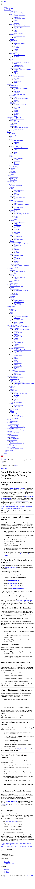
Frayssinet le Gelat (18, 239)
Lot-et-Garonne (14, 60)
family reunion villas (14, 586)
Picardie (9, 444)
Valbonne (16, 344)
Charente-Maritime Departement (22, 26)
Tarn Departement (18, 255)
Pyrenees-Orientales (15, 242)
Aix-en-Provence (18, 351)
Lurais (15, 145)
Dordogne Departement (20, 43)
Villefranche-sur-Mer (19, 347)
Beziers (16, 223)
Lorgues (16, 361)
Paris (11, 156)
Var (11, 354)
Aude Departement (18, 190)
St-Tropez (16, 368)
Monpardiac (17, 209)
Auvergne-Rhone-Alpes (13, 376)
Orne (11, 281)
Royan (15, 30)
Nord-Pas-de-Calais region (17, 443)
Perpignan (16, 249)
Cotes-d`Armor (14, 87)
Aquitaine (9, 422)
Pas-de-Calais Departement (21, 316)
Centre (9, 132)
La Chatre (16, 143)
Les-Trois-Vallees (18, 416)
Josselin (16, 110)
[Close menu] (1, 4)
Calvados (12, 270)
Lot (11, 235)
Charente (12, 14)
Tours (15, 152)
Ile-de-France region (15, 182)
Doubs (12, 309)
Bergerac (16, 46)
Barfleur (16, 278)
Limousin (9, 431)
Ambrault (16, 142)
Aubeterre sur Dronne (19, 18)
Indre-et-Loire (14, 146)
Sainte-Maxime (17, 363)
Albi (15, 257)
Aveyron (12, 196)
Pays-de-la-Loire (11, 284)
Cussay (15, 149)
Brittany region (14, 85)
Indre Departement (18, 140)
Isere (11, 403)
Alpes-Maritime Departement (21, 329)
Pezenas (16, 230)
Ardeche (12, 386)
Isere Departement (18, 405)
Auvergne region (14, 379)
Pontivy (16, 114)
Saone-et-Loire (14, 126)
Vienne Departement (19, 76)
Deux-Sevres (13, 40)
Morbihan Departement (20, 104)
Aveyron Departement (19, 197)
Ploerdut (16, 111)
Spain (5, 451)
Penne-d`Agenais (18, 65)
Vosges (12, 174)
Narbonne (16, 194)
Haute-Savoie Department (20, 393)
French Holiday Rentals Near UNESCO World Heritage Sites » (17, 846)
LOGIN (3, 462)
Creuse (12, 39)
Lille (11, 441)
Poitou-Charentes (11, 447)
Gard (11, 200)
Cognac (16, 21)
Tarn (11, 254)
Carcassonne (17, 191)
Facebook (6, 872)
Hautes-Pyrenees (14, 212)
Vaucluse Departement (19, 371)
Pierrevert (16, 384)
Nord (11, 313)
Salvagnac (16, 262)
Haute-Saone (13, 310)
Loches (15, 151)
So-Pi (15, 162)
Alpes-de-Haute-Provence (17, 382)
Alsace (9, 419)
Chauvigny (16, 78)
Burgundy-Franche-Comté (14, 117)
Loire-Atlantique (14, 289)
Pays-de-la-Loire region (16, 286)
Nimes (15, 203)
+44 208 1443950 (5, 854)
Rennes (16, 100)
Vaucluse (12, 370)
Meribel (16, 418)
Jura (11, 312)
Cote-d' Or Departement (20, 121)
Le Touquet (17, 318)
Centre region (13, 135)
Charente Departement (19, 15)
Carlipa (15, 193)
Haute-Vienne (14, 58)
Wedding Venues (8, 450)
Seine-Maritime (14, 283)
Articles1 (16, 465)
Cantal (12, 387)
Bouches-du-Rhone (15, 348)
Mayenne (12, 296)
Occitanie (9, 184)
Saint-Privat (17, 232)
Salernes (16, 364)
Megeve (16, 399)
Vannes (15, 116)
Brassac (16, 267)
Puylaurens (16, 261)
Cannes (16, 334)
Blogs (5, 453)
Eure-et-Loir (13, 137)
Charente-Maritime (15, 24)
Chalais (16, 20)
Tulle (15, 37)
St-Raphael (16, 367)
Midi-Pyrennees (11, 437)
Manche (12, 275)
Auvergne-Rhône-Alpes (16, 377)
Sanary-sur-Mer (18, 366)
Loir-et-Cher (13, 153)
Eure (11, 274)
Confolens (16, 23)
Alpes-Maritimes (14, 328)
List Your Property (8, 8)
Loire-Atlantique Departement (21, 290)
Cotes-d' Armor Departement (21, 88)
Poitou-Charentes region (16, 448)
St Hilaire (12, 133)
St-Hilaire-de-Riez (18, 303)
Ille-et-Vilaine (13, 97)
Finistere (12, 95)
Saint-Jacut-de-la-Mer (19, 94)
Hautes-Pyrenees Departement (21, 213)
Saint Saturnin (17, 374)
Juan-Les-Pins (17, 335)
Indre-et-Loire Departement (21, 148)
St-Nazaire (16, 293)
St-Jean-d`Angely (18, 33)
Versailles (16, 164)
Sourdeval (16, 280)
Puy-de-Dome (14, 409)
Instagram (6, 869)
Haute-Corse (13, 180)
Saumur (12, 287)
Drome (12, 389)
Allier (11, 380)
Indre (11, 139)
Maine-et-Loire (14, 294)
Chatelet (16, 159)
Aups (15, 357)
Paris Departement (18, 158)
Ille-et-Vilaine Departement (21, 98)
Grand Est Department (16, 166)
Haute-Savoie (13, 392)
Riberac (16, 50)
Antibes (16, 331)
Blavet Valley (17, 107)
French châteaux (12, 583)
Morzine (16, 400)
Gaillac (15, 259)
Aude (11, 188)
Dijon (15, 123)
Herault (12, 220)
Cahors (15, 238)
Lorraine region (14, 435)
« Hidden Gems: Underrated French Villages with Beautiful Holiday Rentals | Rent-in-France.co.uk (16, 844)
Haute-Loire (13, 390)
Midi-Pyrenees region (15, 438)
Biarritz (16, 71)
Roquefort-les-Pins (18, 342)
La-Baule (16, 291)
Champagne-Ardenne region (17, 427)
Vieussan (16, 233)
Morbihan (12, 103)
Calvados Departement (19, 271)
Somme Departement (19, 322)
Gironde (12, 53)
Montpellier (17, 229)
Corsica (9, 175)
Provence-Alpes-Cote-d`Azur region (19, 326)
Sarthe (12, 297)
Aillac (15, 44)
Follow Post (4, 468)
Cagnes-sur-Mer (18, 332)
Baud (15, 105)
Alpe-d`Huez (17, 406)
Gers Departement (18, 207)
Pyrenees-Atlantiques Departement (23, 69)
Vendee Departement (19, 300)
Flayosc (16, 358)
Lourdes (16, 217)
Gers (11, 206)
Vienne (12, 75)
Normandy (10, 268)
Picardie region (14, 445)
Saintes (15, 31)
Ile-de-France (10, 181)
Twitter (6, 871)
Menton (16, 338)
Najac (15, 198)
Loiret (12, 155)
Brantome (16, 47)
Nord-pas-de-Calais (12, 440)
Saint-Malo (16, 101)
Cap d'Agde (17, 226)
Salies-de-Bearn (18, 74)
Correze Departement (19, 36)
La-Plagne (16, 415)
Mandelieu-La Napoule (20, 337)
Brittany (9, 84)
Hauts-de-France (11, 306)
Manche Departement (19, 277)
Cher (11, 136)
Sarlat (15, 52)
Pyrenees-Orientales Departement (22, 244)
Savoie (12, 412)
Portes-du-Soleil (18, 402)
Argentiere (16, 395)
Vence (15, 345)
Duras (15, 63)
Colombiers (17, 228)
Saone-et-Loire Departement (21, 127)
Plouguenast (17, 91)
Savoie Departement (19, 414)
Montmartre (17, 161)
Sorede (15, 251)
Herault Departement (19, 222)
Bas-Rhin (12, 171)
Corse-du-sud (13, 178)
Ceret (15, 246)
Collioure (16, 248)
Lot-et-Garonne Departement (21, 62)
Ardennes (12, 168)
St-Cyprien (16, 252)
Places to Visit (7, 10)
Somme (12, 321)
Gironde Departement (19, 55)
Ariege (12, 187)
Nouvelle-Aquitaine (12, 11)
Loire (11, 408)
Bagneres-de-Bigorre (19, 214)
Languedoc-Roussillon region (18, 429)
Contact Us (7, 862)
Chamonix (16, 396)
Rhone (12, 411)
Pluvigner (16, 113)
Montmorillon (17, 81)
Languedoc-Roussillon (13, 428)
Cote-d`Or (13, 120)
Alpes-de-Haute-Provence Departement (24, 383)
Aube (11, 169)
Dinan (15, 89)
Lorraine (9, 434)
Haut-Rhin (13, 172)
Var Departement (18, 355)
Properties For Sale (9, 863)
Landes (12, 59)
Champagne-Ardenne (12, 425)
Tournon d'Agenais (19, 66)
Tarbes (15, 219)
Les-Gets (16, 398)
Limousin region (14, 432)
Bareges (16, 216)
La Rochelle (17, 28)
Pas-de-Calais (13, 315)
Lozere (12, 241)
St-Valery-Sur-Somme (19, 323)
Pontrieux (16, 92)
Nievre (12, 124)
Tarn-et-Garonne (14, 264)
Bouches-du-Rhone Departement (22, 350)
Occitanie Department (16, 185)
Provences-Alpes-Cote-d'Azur (15, 325)
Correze (12, 34)
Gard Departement (18, 201)
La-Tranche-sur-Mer (19, 302)
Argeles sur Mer (18, 245)
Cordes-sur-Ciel (18, 258)
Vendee (12, 299)
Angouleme (17, 17)
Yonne (12, 130)
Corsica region (14, 177)
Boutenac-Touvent (18, 27)
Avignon (16, 373)
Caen (15, 273)
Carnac (15, 108)
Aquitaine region (14, 424)
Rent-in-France (4, 804)
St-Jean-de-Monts (18, 305)
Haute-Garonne (14, 210)
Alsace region (14, 421)
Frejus (15, 360)
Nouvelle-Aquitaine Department (18, 12)
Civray (15, 79)
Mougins (16, 339)
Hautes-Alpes (13, 352)
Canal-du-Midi (17, 225)
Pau (15, 72)
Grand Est (9, 165)
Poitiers (16, 82)
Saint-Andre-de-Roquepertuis (21, 204)
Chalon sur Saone (18, 129)
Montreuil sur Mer (18, 319)
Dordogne (13, 42)
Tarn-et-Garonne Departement (21, 265)
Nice (15, 341)
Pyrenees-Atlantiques (15, 68)
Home (5, 7)
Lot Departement (18, 236)
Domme (16, 49)
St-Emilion (16, 56)
